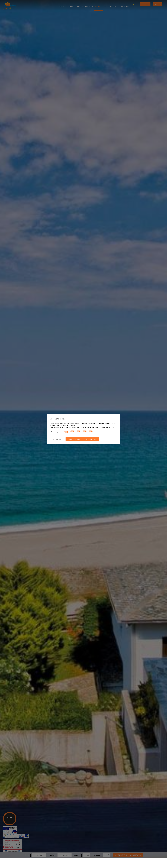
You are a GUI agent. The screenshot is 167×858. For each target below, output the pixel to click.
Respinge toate (57, 439)
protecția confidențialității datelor (105, 427)
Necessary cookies (57, 432)
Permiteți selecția (74, 439)
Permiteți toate (91, 439)
